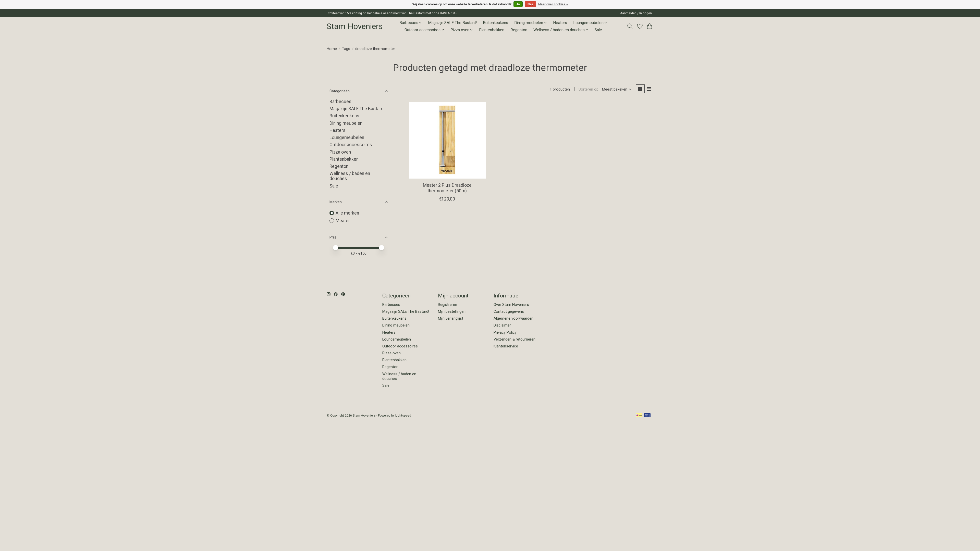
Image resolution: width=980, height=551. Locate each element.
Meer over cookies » (553, 4)
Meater (343, 220)
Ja (518, 4)
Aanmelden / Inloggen (636, 13)
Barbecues (340, 101)
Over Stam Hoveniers (511, 304)
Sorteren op (588, 89)
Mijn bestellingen (451, 311)
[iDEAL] (639, 415)
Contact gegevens (509, 311)
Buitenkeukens (495, 22)
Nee (530, 4)
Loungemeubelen (346, 137)
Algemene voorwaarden (513, 318)
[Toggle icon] (630, 26)
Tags (346, 48)
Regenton (518, 30)
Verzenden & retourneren (514, 339)
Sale (598, 30)
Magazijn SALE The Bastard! (452, 22)
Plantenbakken (491, 30)
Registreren (447, 304)
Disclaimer (502, 325)
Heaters (560, 22)
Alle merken (347, 213)
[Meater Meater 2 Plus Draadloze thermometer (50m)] (447, 140)
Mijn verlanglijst (450, 318)
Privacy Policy (505, 332)
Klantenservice (506, 346)
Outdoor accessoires (350, 144)
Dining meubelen (345, 123)
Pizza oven (340, 152)
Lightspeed (403, 415)
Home (332, 48)
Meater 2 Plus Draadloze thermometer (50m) (447, 188)
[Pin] (647, 415)
